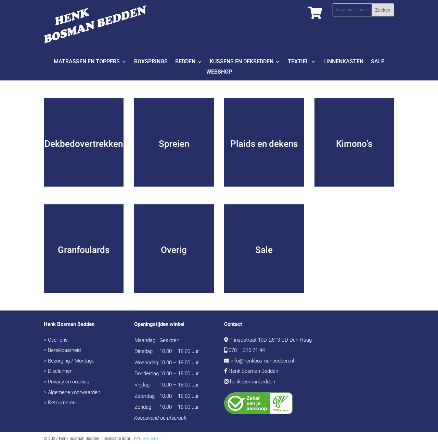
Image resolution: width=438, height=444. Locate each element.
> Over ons (56, 340)
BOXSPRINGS (151, 62)
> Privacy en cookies (66, 382)
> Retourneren (60, 402)
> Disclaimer (58, 371)
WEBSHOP (219, 72)
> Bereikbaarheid (62, 350)
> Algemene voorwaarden (72, 392)
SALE (377, 62)
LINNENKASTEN (343, 62)
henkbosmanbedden (252, 382)
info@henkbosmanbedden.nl (262, 361)
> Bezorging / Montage (69, 361)
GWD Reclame (145, 438)
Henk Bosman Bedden (253, 371)
